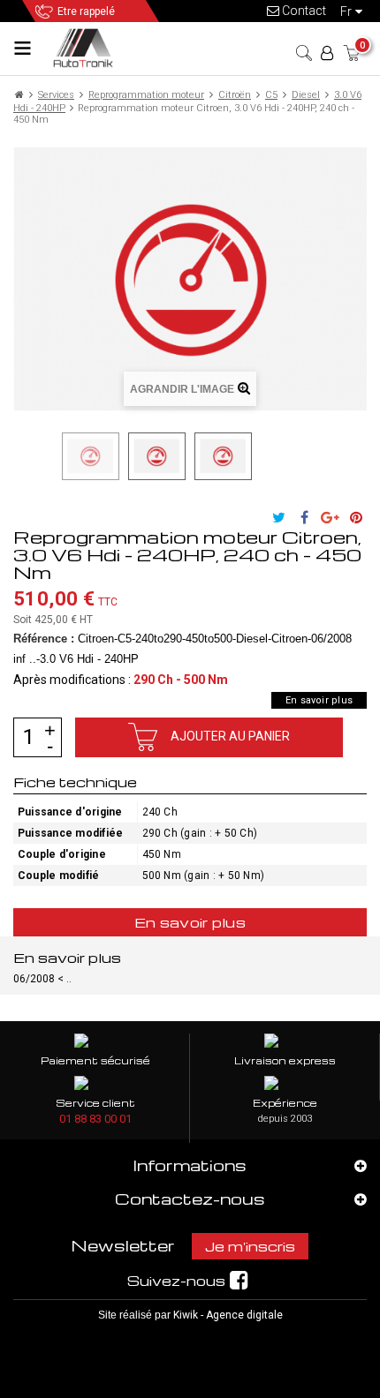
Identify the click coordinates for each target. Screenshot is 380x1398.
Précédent (51, 456)
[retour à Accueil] (19, 95)
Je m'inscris (250, 1246)
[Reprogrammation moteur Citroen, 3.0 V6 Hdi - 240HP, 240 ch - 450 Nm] (90, 455)
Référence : (43, 638)
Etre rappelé (86, 11)
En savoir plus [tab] (190, 922)
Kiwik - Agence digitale (228, 1315)
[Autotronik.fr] (86, 47)
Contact (302, 10)
